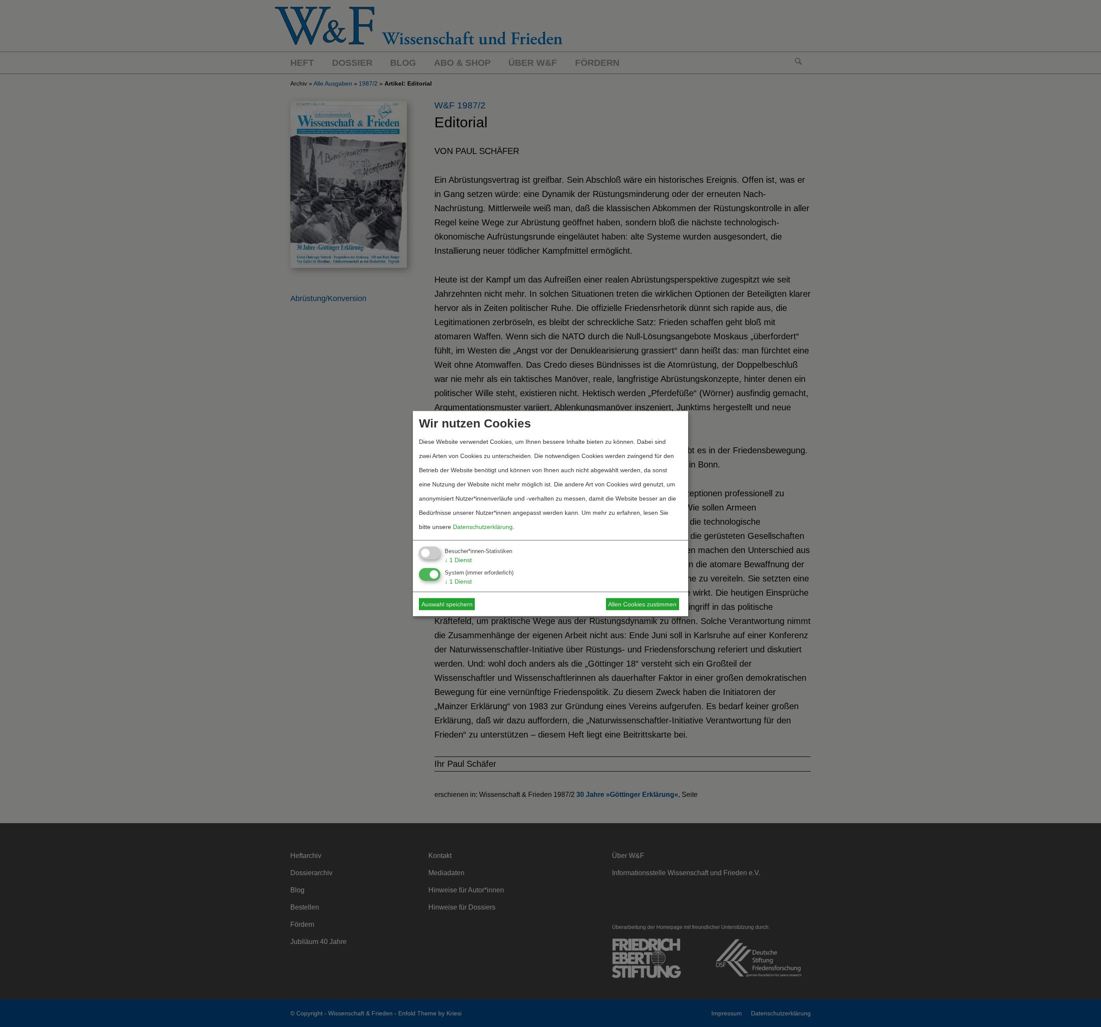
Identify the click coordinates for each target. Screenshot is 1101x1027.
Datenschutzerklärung (483, 526)
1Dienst (458, 559)
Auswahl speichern (447, 604)
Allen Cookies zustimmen (642, 604)
